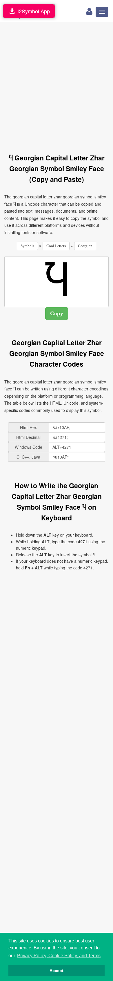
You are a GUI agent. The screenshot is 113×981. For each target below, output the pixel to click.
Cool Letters (56, 246)
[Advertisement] (56, 84)
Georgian (85, 246)
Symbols (27, 246)
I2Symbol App (32, 11)
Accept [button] (56, 970)
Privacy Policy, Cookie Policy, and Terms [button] (59, 955)
